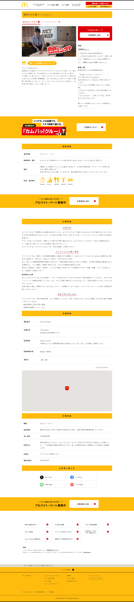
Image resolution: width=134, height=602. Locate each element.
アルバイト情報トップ (27, 575)
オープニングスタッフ (94, 575)
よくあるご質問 (92, 6)
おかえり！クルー (30, 22)
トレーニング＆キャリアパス (76, 5)
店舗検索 (69, 575)
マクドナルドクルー (49, 22)
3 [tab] (52, 58)
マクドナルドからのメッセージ (38, 5)
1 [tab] (46, 58)
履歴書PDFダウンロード (53, 550)
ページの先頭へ (66, 569)
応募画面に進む (94, 35)
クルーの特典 (65, 5)
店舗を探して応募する (99, 3)
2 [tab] (49, 58)
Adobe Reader (87, 552)
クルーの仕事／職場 (53, 5)
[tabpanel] (49, 41)
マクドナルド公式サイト (28, 592)
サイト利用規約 (50, 592)
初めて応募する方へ (106, 6)
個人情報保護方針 (40, 592)
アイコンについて (102, 367)
